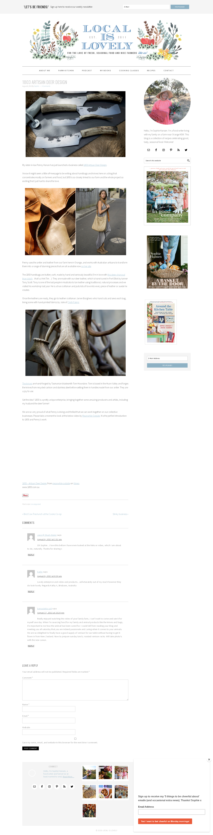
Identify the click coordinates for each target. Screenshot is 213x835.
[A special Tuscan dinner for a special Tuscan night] (105, 778)
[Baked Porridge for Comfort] (89, 797)
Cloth (70, 302)
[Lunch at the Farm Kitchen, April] (121, 797)
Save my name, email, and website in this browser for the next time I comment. (60, 742)
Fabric (76, 302)
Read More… (68, 776)
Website (26, 727)
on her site (86, 266)
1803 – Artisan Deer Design (34, 483)
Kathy (40, 571)
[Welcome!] (89, 778)
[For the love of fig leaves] (89, 816)
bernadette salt (44, 608)
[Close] (209, 759)
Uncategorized (36, 504)
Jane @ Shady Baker (47, 535)
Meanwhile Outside (91, 415)
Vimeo (76, 483)
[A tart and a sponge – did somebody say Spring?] (121, 778)
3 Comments (46, 86)
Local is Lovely (106, 38)
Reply (31, 555)
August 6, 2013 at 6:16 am (49, 576)
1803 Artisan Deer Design (95, 165)
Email (25, 715)
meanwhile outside (61, 483)
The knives (27, 383)
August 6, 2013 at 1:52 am (49, 539)
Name (25, 704)
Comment (27, 677)
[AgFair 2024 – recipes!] (105, 797)
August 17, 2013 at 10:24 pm (50, 612)
